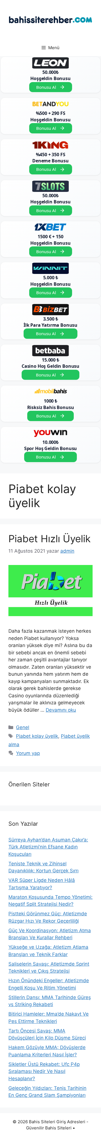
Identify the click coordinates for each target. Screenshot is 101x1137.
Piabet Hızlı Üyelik (49, 538)
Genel (22, 727)
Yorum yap (28, 753)
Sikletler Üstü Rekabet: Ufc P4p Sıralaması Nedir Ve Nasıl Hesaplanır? (44, 1071)
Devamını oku (61, 710)
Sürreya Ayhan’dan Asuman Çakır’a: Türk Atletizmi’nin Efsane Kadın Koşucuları (48, 847)
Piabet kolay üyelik (37, 736)
